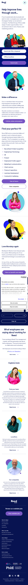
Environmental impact (6, 545)
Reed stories (4, 546)
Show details (21, 299)
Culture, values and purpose (8, 539)
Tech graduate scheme (7, 555)
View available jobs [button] (14, 513)
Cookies (22, 579)
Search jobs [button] (14, 63)
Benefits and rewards (6, 532)
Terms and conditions (14, 579)
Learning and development (7, 534)
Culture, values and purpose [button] (14, 121)
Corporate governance (9, 580)
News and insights (5, 548)
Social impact (4, 543)
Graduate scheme (6, 554)
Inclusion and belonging (7, 541)
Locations (4, 525)
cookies (7, 284)
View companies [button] (14, 186)
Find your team (5, 521)
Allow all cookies (14, 303)
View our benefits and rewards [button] (14, 272)
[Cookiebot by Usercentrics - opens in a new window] (21, 277)
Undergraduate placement (7, 557)
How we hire (4, 527)
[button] (24, 2)
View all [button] (13, 321)
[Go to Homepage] (8, 2)
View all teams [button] (14, 181)
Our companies (5, 523)
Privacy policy (6, 579)
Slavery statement (19, 580)
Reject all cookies (14, 306)
